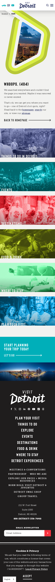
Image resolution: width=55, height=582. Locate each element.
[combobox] (9, 579)
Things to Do (27, 424)
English (7, 579)
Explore (27, 430)
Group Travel (27, 496)
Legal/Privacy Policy (36, 569)
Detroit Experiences (27, 460)
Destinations (27, 442)
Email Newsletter (27, 528)
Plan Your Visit (27, 417)
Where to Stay (27, 454)
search (38, 110)
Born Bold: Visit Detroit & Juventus (27, 486)
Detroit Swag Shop (27, 492)
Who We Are (38, 474)
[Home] (27, 5)
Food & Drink (27, 448)
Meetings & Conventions (27, 469)
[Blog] (8, 5)
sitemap (26, 113)
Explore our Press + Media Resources (27, 479)
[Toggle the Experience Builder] (4, 5)
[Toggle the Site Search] (47, 5)
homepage (28, 110)
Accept (27, 575)
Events (27, 436)
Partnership (17, 474)
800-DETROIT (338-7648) (27, 518)
